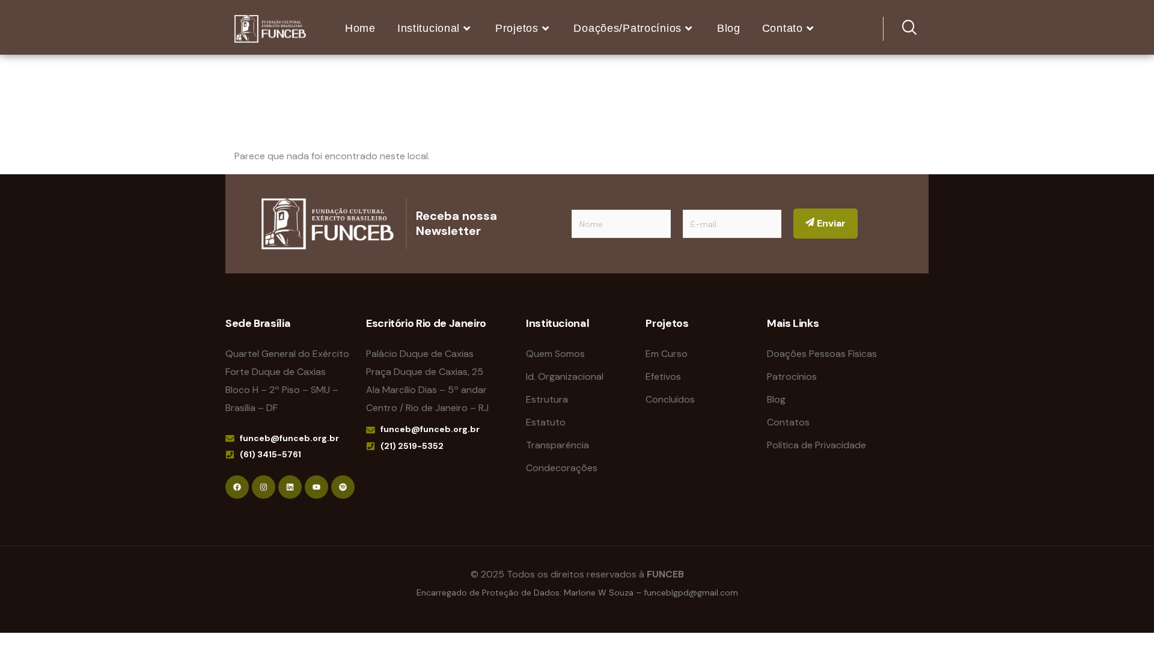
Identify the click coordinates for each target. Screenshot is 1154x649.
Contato (782, 28)
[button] (901, 29)
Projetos (517, 28)
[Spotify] (343, 487)
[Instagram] (263, 487)
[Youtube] (316, 487)
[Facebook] (237, 487)
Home (360, 28)
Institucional (428, 28)
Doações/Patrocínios (627, 28)
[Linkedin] (290, 487)
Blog (728, 28)
